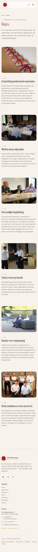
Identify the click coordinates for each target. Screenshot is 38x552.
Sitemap (34, 541)
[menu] (33, 4)
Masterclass (5, 490)
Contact (3, 503)
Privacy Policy (19, 541)
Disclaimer (27, 541)
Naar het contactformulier (9, 528)
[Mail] (13, 477)
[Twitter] (8, 477)
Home (3, 487)
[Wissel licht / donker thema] (29, 4)
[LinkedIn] (3, 477)
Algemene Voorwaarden (7, 541)
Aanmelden (4, 500)
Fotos (3, 495)
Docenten (4, 492)
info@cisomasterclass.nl (11, 524)
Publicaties (4, 497)
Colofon (3, 544)
